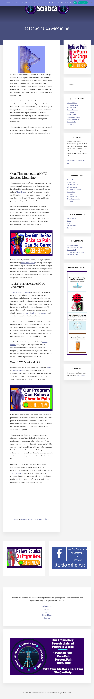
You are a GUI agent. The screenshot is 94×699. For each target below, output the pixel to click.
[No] (92, 3)
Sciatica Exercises (72, 196)
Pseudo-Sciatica (71, 114)
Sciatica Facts (71, 180)
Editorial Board (71, 225)
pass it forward (81, 375)
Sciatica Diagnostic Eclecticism (76, 252)
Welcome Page (71, 218)
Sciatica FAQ (70, 124)
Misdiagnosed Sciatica (73, 117)
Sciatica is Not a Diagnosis (75, 189)
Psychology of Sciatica (73, 199)
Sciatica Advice (71, 194)
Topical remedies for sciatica (20, 292)
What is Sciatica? (72, 103)
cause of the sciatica (28, 263)
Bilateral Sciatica (72, 187)
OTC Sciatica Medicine (41, 519)
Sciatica (16, 519)
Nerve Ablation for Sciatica (75, 247)
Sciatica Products (26, 519)
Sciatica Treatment (72, 110)
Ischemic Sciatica (72, 182)
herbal (49, 367)
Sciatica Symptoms (72, 105)
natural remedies (19, 370)
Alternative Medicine (73, 119)
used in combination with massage (33, 313)
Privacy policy (83, 2)
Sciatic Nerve (71, 201)
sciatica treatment (16, 473)
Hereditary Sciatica (72, 254)
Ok (75, 2)
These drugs (20, 192)
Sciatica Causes (71, 107)
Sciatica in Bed (71, 250)
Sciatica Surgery (71, 112)
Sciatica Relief (71, 192)
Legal (68, 223)
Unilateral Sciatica (72, 184)
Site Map (69, 228)
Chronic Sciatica (71, 122)
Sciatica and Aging (72, 245)
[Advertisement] (31, 150)
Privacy (69, 221)
